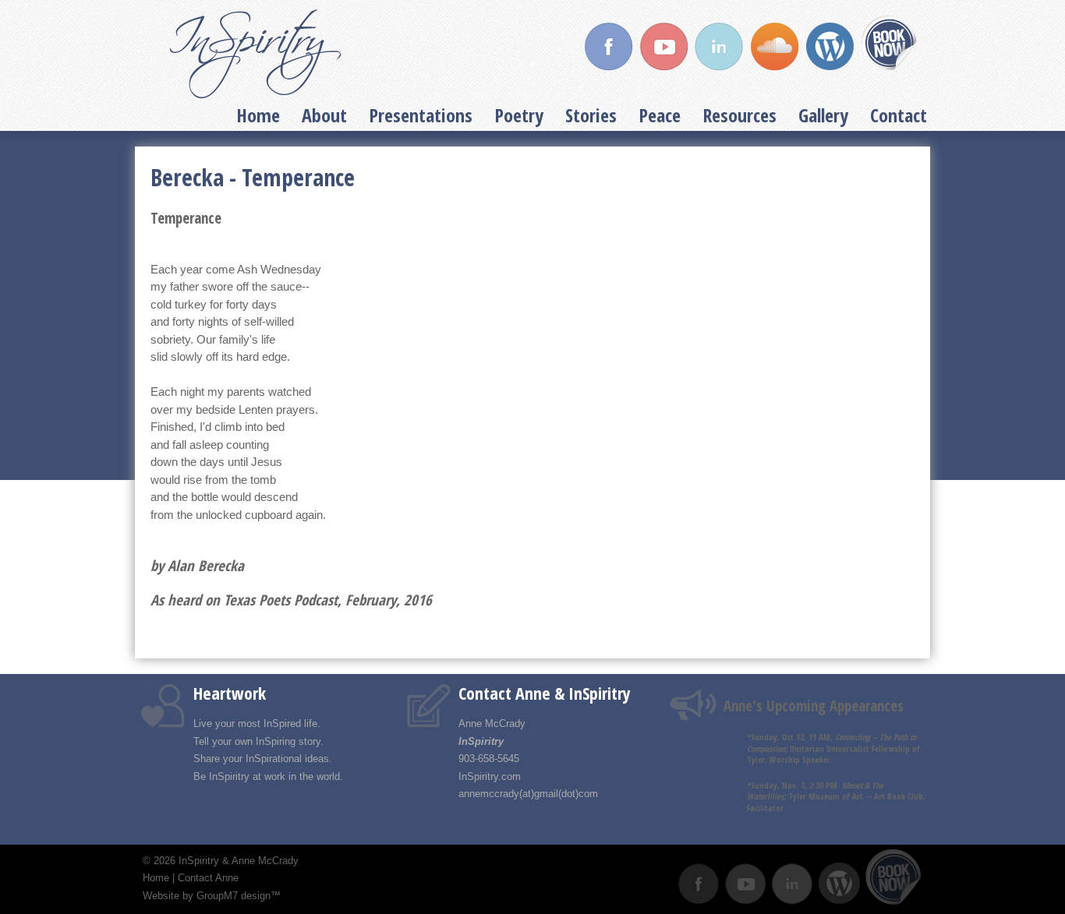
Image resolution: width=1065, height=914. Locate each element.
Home (258, 115)
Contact (898, 115)
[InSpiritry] (255, 54)
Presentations (420, 115)
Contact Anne (208, 878)
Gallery (823, 115)
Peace (660, 115)
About (324, 115)
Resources (739, 115)
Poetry (518, 115)
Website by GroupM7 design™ (212, 896)
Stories (591, 115)
